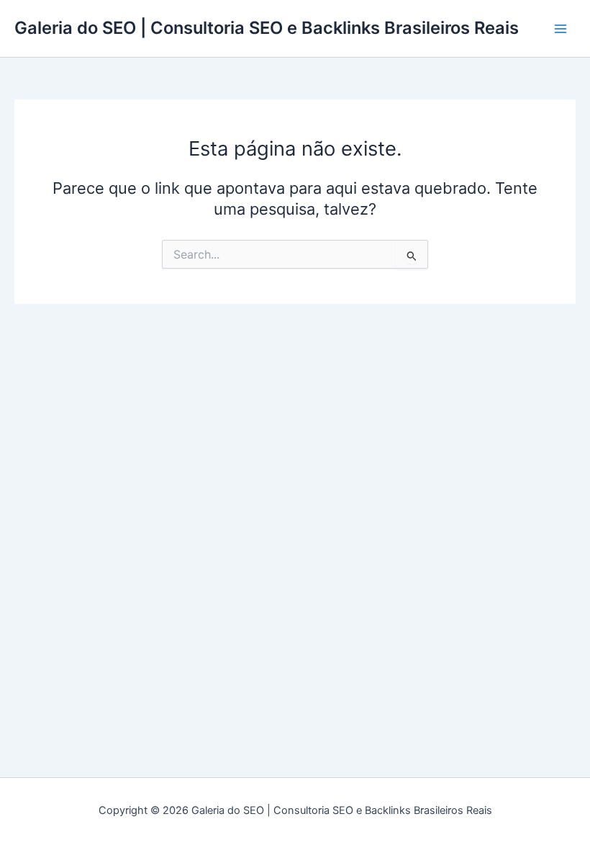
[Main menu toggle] (560, 29)
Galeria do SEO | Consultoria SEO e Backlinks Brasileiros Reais (266, 27)
